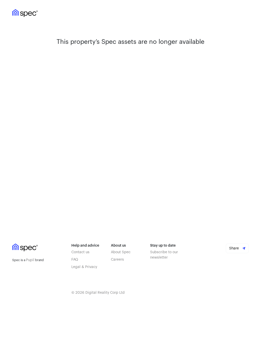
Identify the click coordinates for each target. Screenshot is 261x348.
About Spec (120, 252)
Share (234, 248)
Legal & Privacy (84, 267)
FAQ (74, 259)
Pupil (30, 260)
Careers (117, 259)
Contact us (80, 252)
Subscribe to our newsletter (164, 254)
